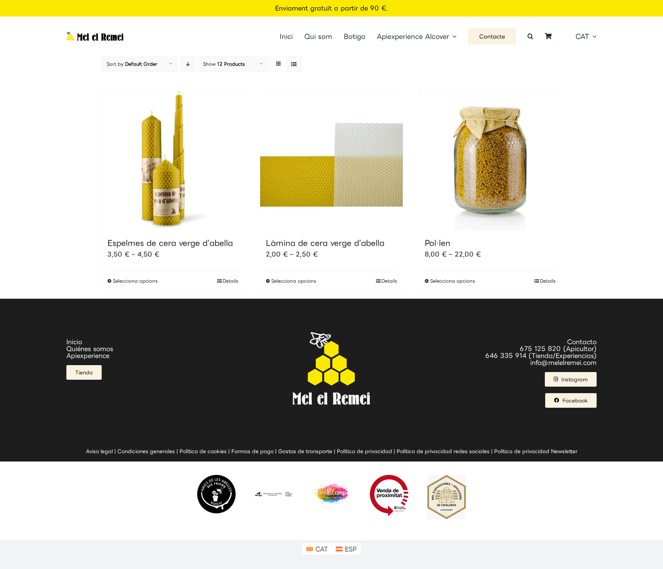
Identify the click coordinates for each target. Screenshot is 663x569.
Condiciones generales (146, 451)
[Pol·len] (490, 159)
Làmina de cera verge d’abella (325, 242)
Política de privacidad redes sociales (443, 451)
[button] (530, 36)
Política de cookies (203, 451)
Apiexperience (87, 355)
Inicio (74, 341)
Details (230, 280)
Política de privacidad (364, 451)
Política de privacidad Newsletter (535, 451)
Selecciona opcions (135, 280)
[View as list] (293, 63)
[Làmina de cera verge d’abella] (331, 159)
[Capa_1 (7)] (95, 34)
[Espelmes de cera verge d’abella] (173, 159)
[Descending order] (187, 64)
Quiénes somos (89, 348)
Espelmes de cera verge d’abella (170, 242)
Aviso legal (99, 451)
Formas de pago (252, 451)
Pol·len (437, 242)
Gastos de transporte (305, 451)
